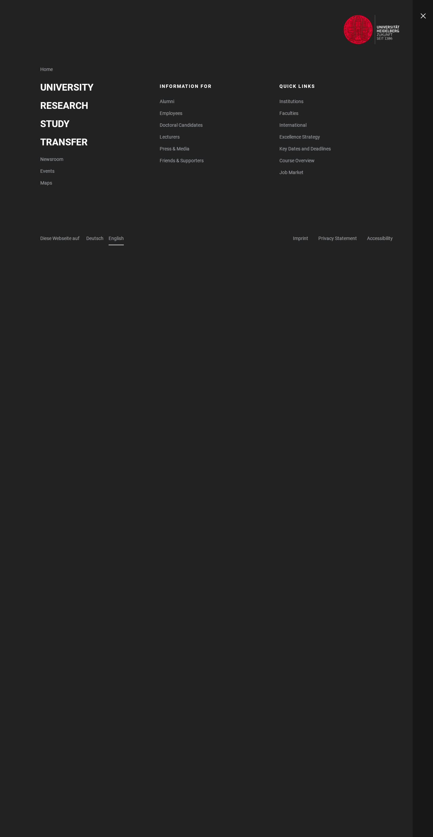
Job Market (291, 172)
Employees (171, 113)
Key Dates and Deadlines (305, 148)
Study (54, 123)
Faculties (288, 113)
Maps (46, 183)
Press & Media (174, 148)
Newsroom (51, 159)
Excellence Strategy (299, 137)
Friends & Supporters (182, 160)
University (66, 87)
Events (47, 171)
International (292, 125)
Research (64, 105)
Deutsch (95, 238)
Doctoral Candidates (181, 125)
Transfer (64, 142)
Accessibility (380, 238)
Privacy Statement (337, 238)
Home (46, 69)
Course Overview (297, 160)
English (116, 238)
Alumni (167, 101)
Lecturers (170, 137)
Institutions (291, 101)
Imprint (300, 238)
